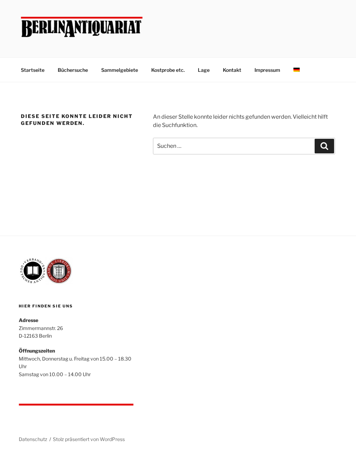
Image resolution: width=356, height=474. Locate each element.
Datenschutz (33, 439)
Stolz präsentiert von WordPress (89, 439)
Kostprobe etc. (168, 70)
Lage (204, 70)
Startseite (32, 70)
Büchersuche (73, 70)
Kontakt (232, 70)
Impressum (267, 70)
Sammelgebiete (119, 70)
